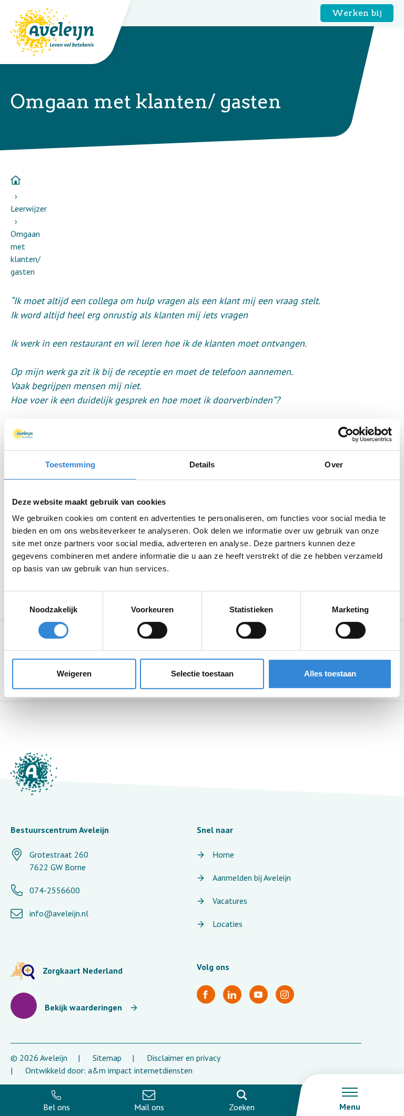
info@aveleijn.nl (58, 913)
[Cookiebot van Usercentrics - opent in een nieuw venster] (346, 434)
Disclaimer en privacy (183, 1057)
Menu (349, 1106)
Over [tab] (333, 464)
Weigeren (74, 673)
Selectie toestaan (202, 673)
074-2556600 (54, 890)
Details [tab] (202, 464)
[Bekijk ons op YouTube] (258, 994)
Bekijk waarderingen (83, 1007)
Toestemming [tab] (70, 464)
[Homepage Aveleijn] (60, 32)
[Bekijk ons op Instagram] (285, 994)
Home (223, 854)
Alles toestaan (330, 673)
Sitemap (107, 1057)
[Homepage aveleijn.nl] (34, 774)
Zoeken (242, 1107)
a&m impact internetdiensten (140, 1070)
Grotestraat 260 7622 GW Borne (58, 860)
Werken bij (357, 13)
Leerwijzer (29, 208)
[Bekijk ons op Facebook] (206, 994)
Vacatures (230, 900)
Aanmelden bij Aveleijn (252, 877)
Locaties (228, 924)
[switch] (152, 630)
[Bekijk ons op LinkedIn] (232, 994)
